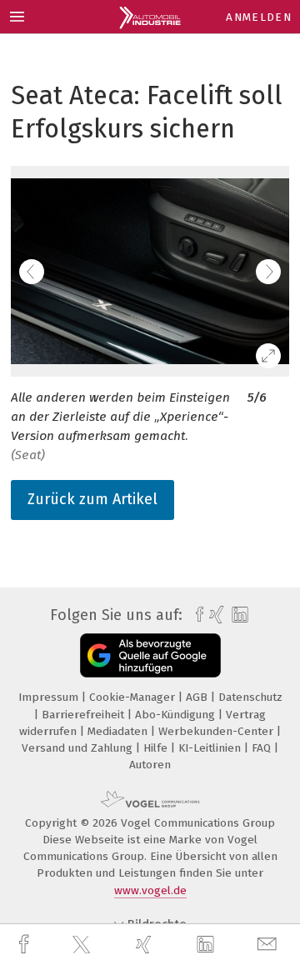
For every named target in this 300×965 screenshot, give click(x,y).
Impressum (50, 697)
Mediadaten (119, 731)
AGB (198, 697)
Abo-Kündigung (176, 715)
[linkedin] (207, 945)
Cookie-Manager (133, 697)
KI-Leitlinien (211, 748)
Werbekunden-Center (217, 731)
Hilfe (157, 748)
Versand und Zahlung (79, 748)
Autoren (150, 765)
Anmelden (259, 17)
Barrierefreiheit (85, 715)
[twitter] (83, 945)
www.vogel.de (150, 890)
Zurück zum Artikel (93, 499)
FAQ (263, 748)
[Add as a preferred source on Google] (150, 655)
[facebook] (25, 945)
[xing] (146, 944)
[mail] (269, 945)
